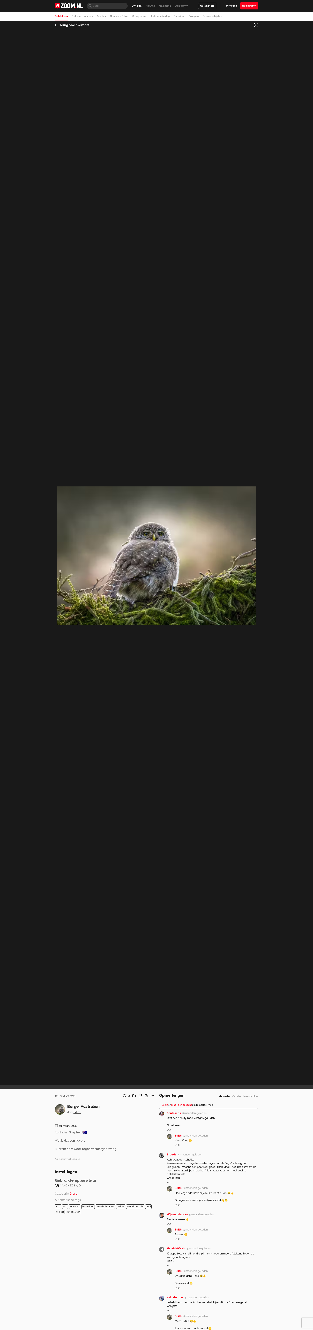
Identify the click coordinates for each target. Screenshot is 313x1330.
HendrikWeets (176, 1248)
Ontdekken (61, 16)
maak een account (181, 1105)
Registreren (249, 5)
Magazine (165, 5)
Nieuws (150, 5)
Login (165, 1105)
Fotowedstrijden (212, 16)
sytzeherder (175, 1297)
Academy (181, 5)
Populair (101, 16)
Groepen (193, 16)
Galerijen (179, 16)
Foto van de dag (160, 16)
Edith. (77, 1112)
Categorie (67, 1193)
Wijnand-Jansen (177, 1214)
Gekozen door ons (82, 16)
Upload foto (207, 6)
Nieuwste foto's (119, 16)
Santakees (174, 1113)
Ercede (172, 1154)
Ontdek (136, 5)
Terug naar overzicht (74, 25)
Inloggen (231, 5)
